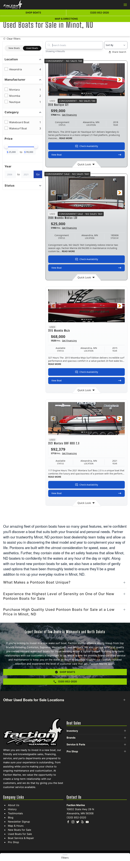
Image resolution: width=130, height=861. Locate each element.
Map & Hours (15, 825)
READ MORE (65, 138)
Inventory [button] (72, 731)
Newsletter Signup (19, 821)
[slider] (6, 147)
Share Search (119, 51)
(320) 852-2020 (76, 817)
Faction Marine (76, 805)
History (12, 809)
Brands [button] (71, 737)
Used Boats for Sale (20, 834)
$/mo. (64, 114)
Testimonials (15, 813)
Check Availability (88, 146)
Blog (10, 817)
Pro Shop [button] (72, 751)
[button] (125, 5)
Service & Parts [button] (76, 744)
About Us (13, 805)
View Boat (56, 154)
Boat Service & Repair (21, 838)
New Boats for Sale (19, 829)
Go (38, 174)
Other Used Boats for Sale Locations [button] (33, 699)
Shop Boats (33, 12)
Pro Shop (13, 842)
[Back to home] (13, 5)
